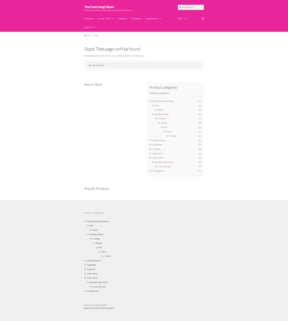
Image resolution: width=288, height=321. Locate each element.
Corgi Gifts (156, 149)
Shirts (169, 131)
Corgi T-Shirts (157, 158)
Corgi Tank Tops (164, 166)
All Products (89, 18)
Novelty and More (162, 114)
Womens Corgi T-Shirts (164, 162)
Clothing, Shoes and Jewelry (163, 101)
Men (157, 105)
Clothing (161, 118)
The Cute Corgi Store (99, 7)
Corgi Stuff (88, 27)
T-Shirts (173, 136)
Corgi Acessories (151, 18)
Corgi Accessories (159, 140)
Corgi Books (122, 18)
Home (89, 36)
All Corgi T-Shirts (104, 18)
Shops (160, 110)
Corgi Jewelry (136, 18)
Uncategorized (158, 171)
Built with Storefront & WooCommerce (99, 308)
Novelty (164, 123)
